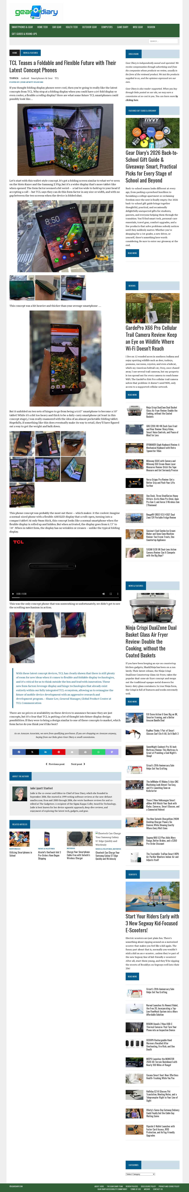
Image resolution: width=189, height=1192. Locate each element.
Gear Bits (133, 874)
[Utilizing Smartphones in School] (19, 844)
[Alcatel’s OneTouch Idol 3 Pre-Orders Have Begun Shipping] (47, 844)
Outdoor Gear (89, 27)
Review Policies (132, 1186)
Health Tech (72, 27)
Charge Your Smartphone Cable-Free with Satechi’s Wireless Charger (78, 855)
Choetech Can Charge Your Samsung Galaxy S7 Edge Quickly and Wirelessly (108, 856)
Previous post (57, 764)
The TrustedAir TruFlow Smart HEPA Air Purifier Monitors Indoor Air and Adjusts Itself (162, 857)
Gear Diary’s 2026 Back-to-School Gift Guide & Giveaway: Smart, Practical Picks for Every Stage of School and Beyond (152, 166)
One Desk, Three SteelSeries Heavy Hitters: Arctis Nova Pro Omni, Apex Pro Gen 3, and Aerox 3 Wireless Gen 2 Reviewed (162, 500)
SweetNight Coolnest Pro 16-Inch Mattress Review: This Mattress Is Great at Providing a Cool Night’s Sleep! (162, 751)
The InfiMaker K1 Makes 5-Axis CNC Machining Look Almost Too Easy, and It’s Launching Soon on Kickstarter (162, 786)
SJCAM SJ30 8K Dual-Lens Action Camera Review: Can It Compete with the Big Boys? (161, 552)
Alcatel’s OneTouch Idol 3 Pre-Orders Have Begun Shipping (49, 855)
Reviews (71, 848)
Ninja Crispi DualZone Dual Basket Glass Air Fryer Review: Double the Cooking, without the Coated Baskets (161, 412)
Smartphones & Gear (22, 27)
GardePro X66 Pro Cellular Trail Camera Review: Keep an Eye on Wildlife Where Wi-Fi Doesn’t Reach (151, 338)
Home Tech (42, 27)
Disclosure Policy (148, 1186)
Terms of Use (135, 1189)
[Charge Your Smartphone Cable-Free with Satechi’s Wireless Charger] (80, 844)
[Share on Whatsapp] (98, 752)
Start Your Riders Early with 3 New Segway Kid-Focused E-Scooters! (152, 923)
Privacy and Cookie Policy (169, 1186)
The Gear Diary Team (115, 1186)
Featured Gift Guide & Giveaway (142, 110)
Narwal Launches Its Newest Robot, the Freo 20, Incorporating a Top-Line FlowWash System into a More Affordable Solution (162, 1010)
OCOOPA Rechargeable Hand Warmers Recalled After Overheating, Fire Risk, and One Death (160, 1044)
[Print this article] (85, 752)
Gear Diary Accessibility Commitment (112, 1189)
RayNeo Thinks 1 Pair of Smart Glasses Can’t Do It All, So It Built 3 (162, 732)
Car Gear (56, 27)
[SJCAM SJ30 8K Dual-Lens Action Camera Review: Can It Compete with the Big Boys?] (134, 555)
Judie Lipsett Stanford (32, 82)
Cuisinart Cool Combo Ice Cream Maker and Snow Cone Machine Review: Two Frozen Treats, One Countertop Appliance (160, 535)
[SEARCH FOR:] (163, 41)
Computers (107, 27)
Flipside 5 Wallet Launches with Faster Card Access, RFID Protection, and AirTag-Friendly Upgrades (160, 1130)
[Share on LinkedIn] (45, 752)
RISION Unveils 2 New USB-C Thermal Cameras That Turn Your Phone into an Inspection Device (161, 1027)
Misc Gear (138, 27)
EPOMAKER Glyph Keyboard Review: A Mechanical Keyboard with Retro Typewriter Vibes (162, 448)
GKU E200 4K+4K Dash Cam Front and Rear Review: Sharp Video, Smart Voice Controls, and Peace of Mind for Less (162, 430)
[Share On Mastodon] (112, 752)
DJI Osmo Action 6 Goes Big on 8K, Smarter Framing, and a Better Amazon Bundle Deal (162, 717)
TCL (57, 78)
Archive (147, 1189)
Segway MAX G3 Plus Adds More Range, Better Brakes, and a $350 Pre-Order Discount (161, 841)
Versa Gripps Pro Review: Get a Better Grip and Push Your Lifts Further (160, 482)
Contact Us (158, 1189)
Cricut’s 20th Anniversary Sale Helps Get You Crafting (160, 767)
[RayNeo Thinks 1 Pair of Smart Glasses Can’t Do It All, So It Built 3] (134, 736)
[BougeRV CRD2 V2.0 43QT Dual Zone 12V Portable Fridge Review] (134, 521)
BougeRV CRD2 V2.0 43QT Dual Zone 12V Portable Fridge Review (161, 516)
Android (25, 78)
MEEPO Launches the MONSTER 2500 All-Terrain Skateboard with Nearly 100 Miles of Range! (161, 1062)
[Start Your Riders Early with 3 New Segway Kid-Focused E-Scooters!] (153, 909)
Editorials (14, 849)
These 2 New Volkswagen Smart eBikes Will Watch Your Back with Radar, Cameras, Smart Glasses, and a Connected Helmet (162, 804)
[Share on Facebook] (19, 752)
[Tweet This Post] (32, 752)
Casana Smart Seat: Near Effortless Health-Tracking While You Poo (162, 1076)
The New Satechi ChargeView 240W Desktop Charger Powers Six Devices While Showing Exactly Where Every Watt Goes (162, 823)
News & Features (46, 849)
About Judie (99, 1186)
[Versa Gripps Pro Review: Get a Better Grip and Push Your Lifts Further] (134, 486)
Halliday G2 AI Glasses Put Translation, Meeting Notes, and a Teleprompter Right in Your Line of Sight (162, 1096)
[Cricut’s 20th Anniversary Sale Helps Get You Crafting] (134, 771)
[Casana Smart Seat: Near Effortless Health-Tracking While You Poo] (134, 1081)
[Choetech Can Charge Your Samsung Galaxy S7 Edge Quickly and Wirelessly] (108, 844)
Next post (76, 764)
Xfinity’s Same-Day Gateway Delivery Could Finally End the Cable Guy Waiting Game (162, 1113)
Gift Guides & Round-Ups (24, 34)
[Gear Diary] (36, 12)
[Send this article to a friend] (72, 752)
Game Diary (122, 27)
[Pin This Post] (58, 752)
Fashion (151, 27)
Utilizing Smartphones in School (20, 854)
